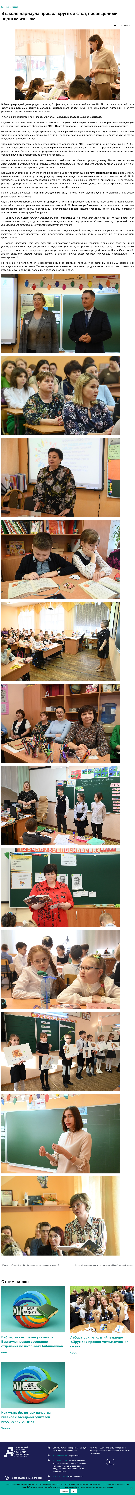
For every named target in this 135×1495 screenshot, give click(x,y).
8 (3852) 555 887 (60, 1455)
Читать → (5, 1352)
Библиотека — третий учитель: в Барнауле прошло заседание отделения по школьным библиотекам (32, 1341)
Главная (5, 7)
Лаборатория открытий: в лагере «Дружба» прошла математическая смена (99, 1341)
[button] (110, 1462)
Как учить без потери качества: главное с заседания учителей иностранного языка (26, 1417)
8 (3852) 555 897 (60, 1460)
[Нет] (131, 1488)
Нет (73, 1491)
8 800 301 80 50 (60, 1476)
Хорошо (64, 1491)
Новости (15, 7)
